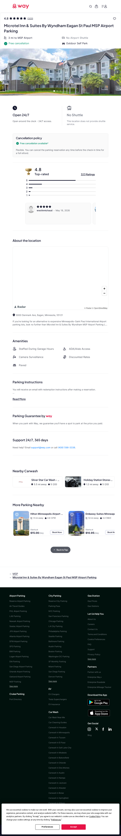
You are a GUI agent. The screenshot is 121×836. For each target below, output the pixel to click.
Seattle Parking (55, 636)
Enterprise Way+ (95, 677)
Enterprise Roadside (96, 682)
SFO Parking (14, 646)
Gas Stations (93, 606)
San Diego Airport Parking (20, 666)
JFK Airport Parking (17, 631)
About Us (92, 619)
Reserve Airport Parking (19, 601)
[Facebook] (103, 729)
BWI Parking (14, 651)
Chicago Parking (56, 621)
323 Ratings (88, 174)
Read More (19, 399)
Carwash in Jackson (57, 783)
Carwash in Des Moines (59, 768)
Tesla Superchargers (58, 699)
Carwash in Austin (56, 773)
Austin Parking (55, 646)
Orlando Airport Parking (19, 671)
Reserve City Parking (58, 601)
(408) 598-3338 (66, 447)
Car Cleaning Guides (58, 722)
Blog (90, 735)
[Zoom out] (104, 293)
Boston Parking (55, 651)
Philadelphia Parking (58, 631)
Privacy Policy (94, 654)
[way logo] (21, 6)
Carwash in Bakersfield (59, 758)
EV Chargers (54, 694)
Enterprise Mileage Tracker (99, 687)
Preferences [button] (56, 820)
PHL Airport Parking (18, 611)
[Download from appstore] (100, 713)
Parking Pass (54, 606)
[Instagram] (89, 729)
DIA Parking (14, 661)
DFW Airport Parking (18, 641)
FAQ (89, 644)
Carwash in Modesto (58, 752)
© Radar (88, 308)
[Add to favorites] (114, 18)
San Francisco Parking (58, 616)
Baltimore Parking (56, 641)
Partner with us (94, 672)
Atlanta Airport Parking (19, 636)
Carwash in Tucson (57, 737)
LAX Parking (14, 616)
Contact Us (93, 629)
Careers (91, 624)
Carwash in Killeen (57, 803)
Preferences (47, 827)
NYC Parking (54, 611)
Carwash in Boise (56, 793)
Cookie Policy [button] (94, 816)
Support (91, 649)
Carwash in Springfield (58, 798)
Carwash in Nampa (57, 778)
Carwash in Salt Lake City (60, 747)
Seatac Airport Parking (19, 626)
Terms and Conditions (97, 634)
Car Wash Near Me (57, 717)
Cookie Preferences (96, 639)
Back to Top (62, 550)
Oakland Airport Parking (19, 676)
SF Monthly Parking (57, 661)
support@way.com (40, 447)
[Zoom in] (104, 288)
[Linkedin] (110, 729)
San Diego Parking (57, 671)
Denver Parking (55, 676)
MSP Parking (15, 681)
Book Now (57, 532)
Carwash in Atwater (57, 788)
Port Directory (15, 699)
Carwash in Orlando (57, 763)
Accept (73, 827)
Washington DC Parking (59, 656)
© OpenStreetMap (99, 308)
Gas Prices (92, 601)
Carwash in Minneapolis (59, 732)
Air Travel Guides (16, 606)
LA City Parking (55, 626)
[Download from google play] (100, 703)
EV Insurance (54, 704)
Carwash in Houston (57, 727)
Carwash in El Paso (57, 742)
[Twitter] (96, 729)
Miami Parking (55, 666)
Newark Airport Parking (19, 621)
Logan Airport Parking (19, 656)
